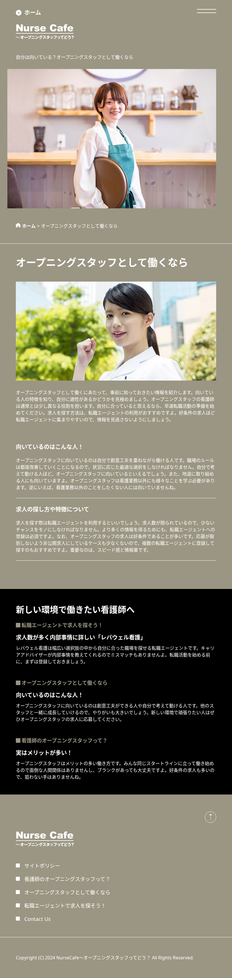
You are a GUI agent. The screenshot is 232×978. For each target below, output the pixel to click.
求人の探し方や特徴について (52, 509)
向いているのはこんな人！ (49, 447)
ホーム (32, 12)
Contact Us (37, 919)
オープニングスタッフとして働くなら (65, 682)
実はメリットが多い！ (44, 753)
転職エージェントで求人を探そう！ (62, 625)
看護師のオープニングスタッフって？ (65, 740)
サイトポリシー (42, 865)
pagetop (210, 817)
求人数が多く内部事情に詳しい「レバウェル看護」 (81, 637)
